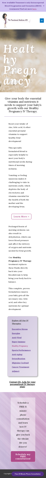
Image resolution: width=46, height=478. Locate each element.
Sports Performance (21, 350)
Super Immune (18, 342)
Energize (16, 333)
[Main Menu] (42, 20)
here (34, 9)
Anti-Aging (17, 354)
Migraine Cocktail (20, 363)
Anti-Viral (17, 337)
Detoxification (18, 358)
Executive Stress (20, 329)
